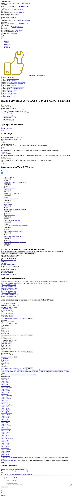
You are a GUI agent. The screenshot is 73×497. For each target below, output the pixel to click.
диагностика (4, 253)
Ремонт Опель (5, 417)
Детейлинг (10, 91)
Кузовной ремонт (12, 93)
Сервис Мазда (5, 454)
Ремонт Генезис (5, 386)
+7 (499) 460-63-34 (22, 6)
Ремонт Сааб (4, 424)
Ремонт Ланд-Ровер (7, 405)
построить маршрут (7, 318)
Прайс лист (7, 44)
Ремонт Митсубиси (6, 413)
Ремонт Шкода (5, 451)
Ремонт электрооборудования (16, 83)
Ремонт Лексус (5, 406)
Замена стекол (11, 95)
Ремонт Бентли (5, 382)
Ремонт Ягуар (5, 452)
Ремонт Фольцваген (7, 438)
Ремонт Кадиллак (6, 398)
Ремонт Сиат (5, 427)
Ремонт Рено (4, 422)
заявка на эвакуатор (29, 253)
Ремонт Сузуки (5, 432)
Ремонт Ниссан (5, 414)
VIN (2, 472)
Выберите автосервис (7, 469)
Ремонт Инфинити (6, 395)
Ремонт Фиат (5, 437)
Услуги (6, 42)
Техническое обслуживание (36, 75)
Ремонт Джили (5, 390)
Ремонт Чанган (5, 446)
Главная (6, 41)
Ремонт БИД (4, 379)
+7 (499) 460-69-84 (24, 3)
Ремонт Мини (5, 411)
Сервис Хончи (5, 456)
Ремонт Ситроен (6, 429)
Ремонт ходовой (11, 85)
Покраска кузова (12, 90)
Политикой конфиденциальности (20, 474)
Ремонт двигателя (12, 80)
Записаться (4, 142)
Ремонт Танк (5, 433)
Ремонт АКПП (11, 96)
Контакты (7, 47)
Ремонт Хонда (5, 443)
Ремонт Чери (5, 448)
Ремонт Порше (5, 421)
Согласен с (16, 474)
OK (2, 490)
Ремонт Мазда (5, 408)
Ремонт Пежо (5, 419)
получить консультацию (16, 253)
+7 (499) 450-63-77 (18, 12)
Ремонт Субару (5, 430)
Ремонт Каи (4, 400)
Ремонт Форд (5, 440)
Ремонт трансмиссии (13, 79)
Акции (6, 46)
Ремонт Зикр (4, 394)
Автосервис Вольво (10, 116)
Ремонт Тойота (5, 435)
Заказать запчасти (24, 457)
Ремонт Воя (4, 384)
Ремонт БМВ (5, 381)
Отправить (4, 487)
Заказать (7, 179)
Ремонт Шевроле (6, 449)
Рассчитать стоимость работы (10, 457)
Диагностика (11, 77)
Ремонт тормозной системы (15, 88)
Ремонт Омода (5, 416)
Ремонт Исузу (5, 397)
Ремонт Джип (5, 392)
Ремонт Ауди (5, 378)
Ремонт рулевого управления (15, 87)
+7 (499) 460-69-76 (17, 9)
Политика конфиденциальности (10, 460)
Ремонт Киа (4, 402)
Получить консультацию (8, 17)
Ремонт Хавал (5, 441)
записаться (29, 318)
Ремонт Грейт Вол (6, 387)
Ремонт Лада (4, 403)
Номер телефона (6, 471)
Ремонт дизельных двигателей (16, 82)
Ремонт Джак (5, 389)
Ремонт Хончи (5, 444)
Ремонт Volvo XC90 (10, 117)
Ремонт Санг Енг (6, 425)
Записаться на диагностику (38, 457)
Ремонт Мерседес (6, 409)
